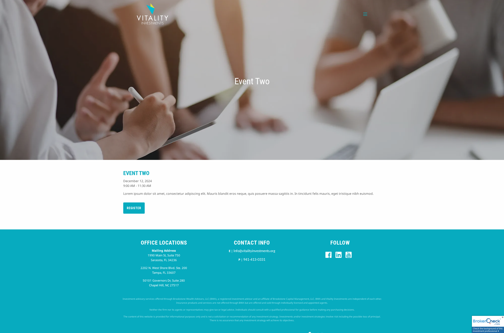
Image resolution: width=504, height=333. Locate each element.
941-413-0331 (254, 259)
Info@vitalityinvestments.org (254, 251)
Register (134, 208)
